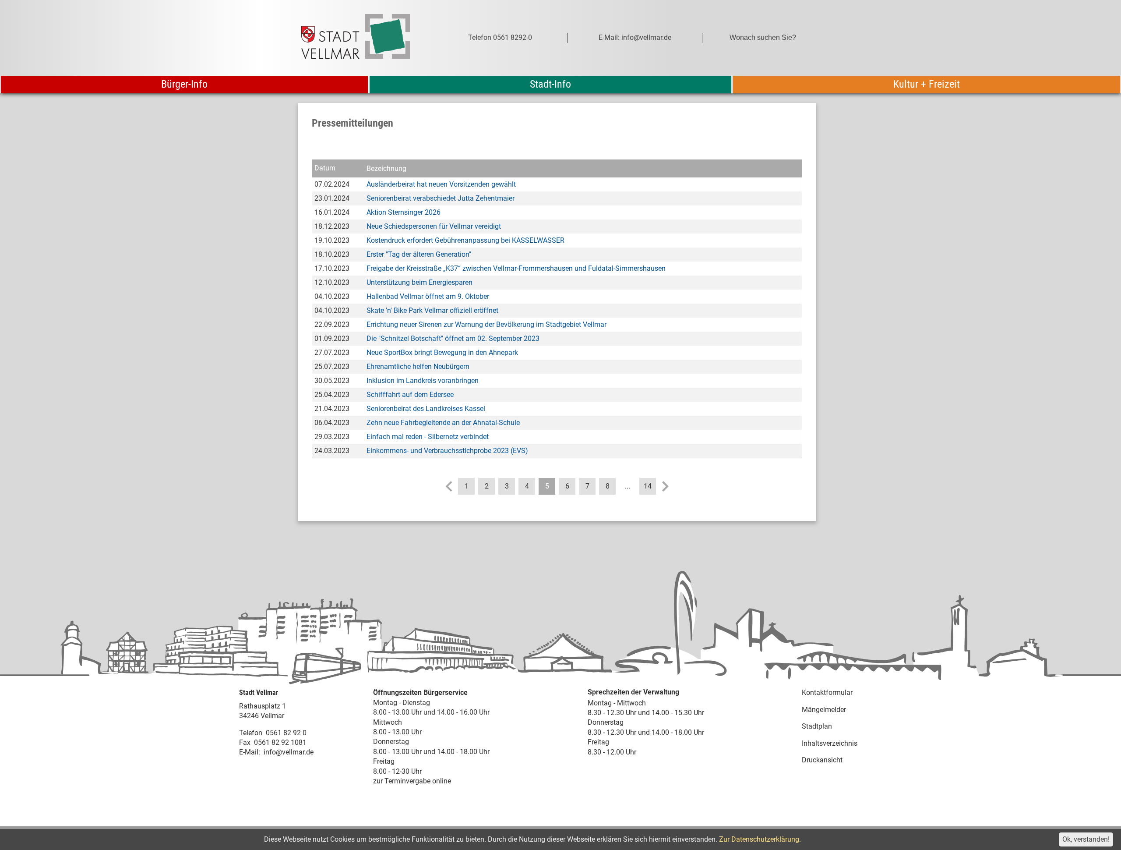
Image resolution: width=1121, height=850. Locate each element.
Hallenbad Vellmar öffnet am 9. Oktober (428, 296)
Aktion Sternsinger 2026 (404, 212)
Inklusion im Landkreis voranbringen (423, 380)
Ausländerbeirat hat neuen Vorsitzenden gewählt (441, 184)
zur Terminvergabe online (412, 781)
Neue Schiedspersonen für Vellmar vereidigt (434, 226)
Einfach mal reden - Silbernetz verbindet (428, 436)
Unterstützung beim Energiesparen (419, 282)
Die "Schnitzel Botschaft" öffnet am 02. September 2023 (453, 338)
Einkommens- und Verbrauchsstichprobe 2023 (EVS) (447, 450)
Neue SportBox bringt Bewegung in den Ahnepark (442, 352)
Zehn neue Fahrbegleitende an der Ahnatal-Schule (443, 422)
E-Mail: (249, 752)
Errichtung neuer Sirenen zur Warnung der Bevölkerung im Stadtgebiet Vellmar (486, 324)
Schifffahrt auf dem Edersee (410, 394)
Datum (324, 168)
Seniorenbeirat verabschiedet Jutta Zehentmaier (441, 198)
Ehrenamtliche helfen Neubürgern (418, 366)
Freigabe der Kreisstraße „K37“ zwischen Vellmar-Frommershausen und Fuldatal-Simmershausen (516, 268)
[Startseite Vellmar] (365, 38)
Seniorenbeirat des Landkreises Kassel (426, 408)
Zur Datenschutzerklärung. (760, 839)
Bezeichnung (386, 168)
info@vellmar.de (289, 752)
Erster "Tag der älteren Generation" (419, 254)
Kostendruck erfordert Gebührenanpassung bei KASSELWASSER (465, 240)
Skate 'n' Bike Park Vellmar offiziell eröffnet (432, 310)
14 (648, 486)
